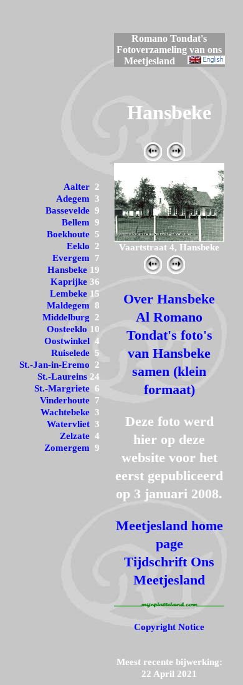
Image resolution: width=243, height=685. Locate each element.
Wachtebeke (65, 412)
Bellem (76, 222)
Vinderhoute (65, 400)
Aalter (77, 187)
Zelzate (75, 436)
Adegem (73, 199)
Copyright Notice (169, 627)
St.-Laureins (62, 377)
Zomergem (67, 448)
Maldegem (68, 305)
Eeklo (78, 246)
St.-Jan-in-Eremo (54, 365)
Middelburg (66, 317)
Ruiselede (70, 353)
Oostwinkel (67, 341)
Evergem (71, 258)
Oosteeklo (67, 329)
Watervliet (68, 424)
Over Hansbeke (169, 299)
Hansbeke (67, 270)
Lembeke (68, 293)
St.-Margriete (62, 388)
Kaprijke (68, 282)
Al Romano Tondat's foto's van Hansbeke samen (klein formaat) (169, 353)
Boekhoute (68, 234)
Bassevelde (67, 210)
